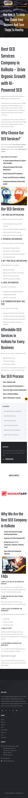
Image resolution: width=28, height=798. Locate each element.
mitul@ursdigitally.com (9, 761)
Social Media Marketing (10, 416)
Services (3, 722)
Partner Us (3, 732)
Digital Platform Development (11, 434)
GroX (2, 727)
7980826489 (9, 459)
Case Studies (4, 729)
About (2, 719)
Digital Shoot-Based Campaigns (12, 430)
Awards (3, 724)
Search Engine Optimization (11, 425)
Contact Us (4, 737)
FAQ (2, 735)
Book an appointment (22, 7)
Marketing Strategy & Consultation (12, 411)
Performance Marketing (10, 420)
